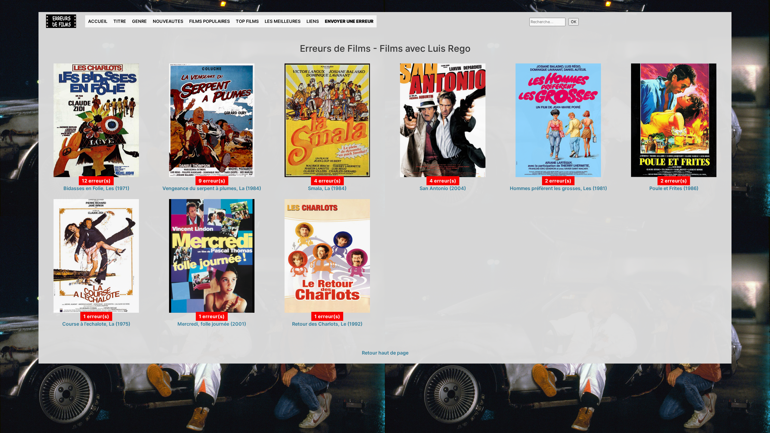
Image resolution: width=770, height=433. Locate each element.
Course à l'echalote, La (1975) (96, 324)
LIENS (312, 21)
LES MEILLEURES (282, 21)
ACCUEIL (97, 21)
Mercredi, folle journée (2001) (211, 324)
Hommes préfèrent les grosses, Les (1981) (558, 188)
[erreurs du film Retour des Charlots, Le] (327, 255)
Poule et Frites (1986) (673, 188)
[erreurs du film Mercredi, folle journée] (211, 255)
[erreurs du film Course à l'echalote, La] (96, 255)
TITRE (119, 21)
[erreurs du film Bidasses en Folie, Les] (96, 120)
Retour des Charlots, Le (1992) (327, 324)
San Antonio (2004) (443, 188)
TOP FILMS (247, 21)
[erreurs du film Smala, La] (327, 120)
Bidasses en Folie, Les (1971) (96, 188)
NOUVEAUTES (168, 21)
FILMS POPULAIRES (209, 21)
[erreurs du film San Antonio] (442, 120)
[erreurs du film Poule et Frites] (673, 120)
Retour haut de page (385, 353)
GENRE (139, 21)
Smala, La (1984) (327, 188)
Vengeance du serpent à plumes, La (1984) (211, 188)
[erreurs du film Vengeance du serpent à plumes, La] (211, 120)
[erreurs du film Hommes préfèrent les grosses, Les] (558, 120)
